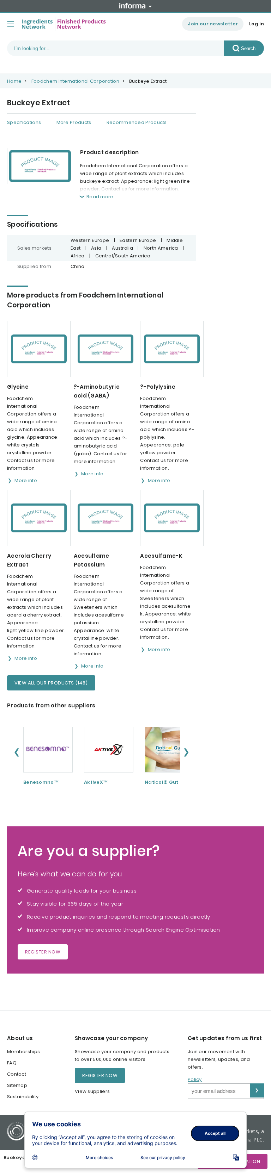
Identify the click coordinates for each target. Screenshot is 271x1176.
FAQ (12, 1062)
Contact (16, 1074)
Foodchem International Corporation (75, 81)
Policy (195, 1079)
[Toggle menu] (10, 24)
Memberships (23, 1051)
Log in (256, 23)
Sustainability (22, 1096)
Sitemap (17, 1085)
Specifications (24, 122)
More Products (73, 122)
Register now (42, 952)
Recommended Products (137, 122)
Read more (100, 196)
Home (14, 81)
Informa (135, 5)
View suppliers (92, 1091)
